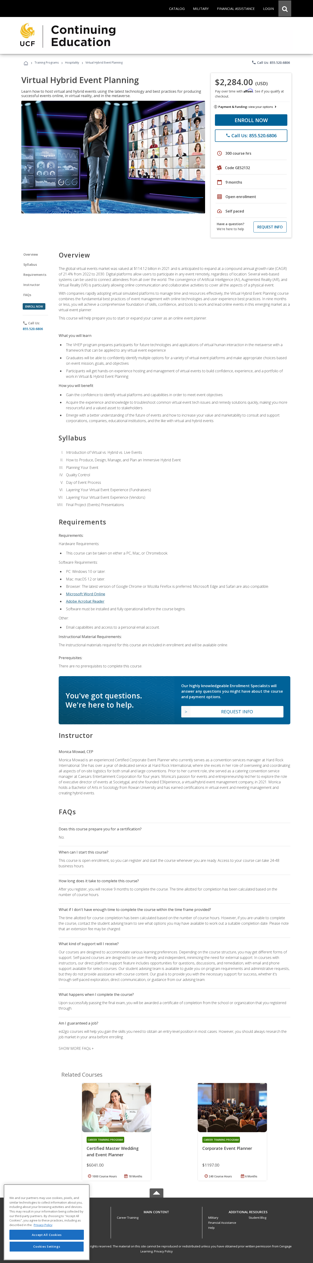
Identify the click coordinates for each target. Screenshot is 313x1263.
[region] (47, 1222)
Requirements (34, 274)
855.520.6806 (33, 329)
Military (213, 1217)
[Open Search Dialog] (284, 8)
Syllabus (30, 264)
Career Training (127, 1217)
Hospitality (72, 62)
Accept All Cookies (47, 1235)
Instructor (31, 285)
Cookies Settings (46, 1246)
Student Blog (257, 1217)
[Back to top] (156, 1211)
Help (211, 1228)
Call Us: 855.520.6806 (271, 62)
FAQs (27, 295)
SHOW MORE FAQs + (76, 1048)
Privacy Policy (163, 1251)
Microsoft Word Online (85, 593)
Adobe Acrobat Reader (85, 601)
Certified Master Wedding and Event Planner (113, 1151)
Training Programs (47, 62)
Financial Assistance (222, 1223)
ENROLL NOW (251, 120)
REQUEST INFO (270, 227)
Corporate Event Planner (227, 1148)
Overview (30, 254)
